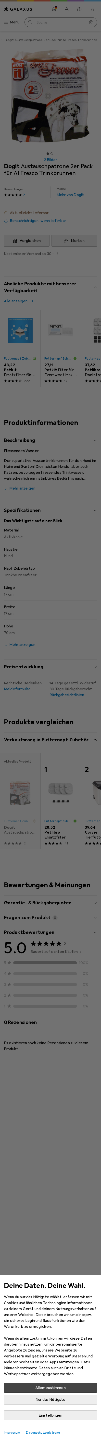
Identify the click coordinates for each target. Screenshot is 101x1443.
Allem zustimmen (50, 1387)
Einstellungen (50, 1415)
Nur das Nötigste (51, 1399)
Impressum (12, 1433)
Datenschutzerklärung (43, 1433)
